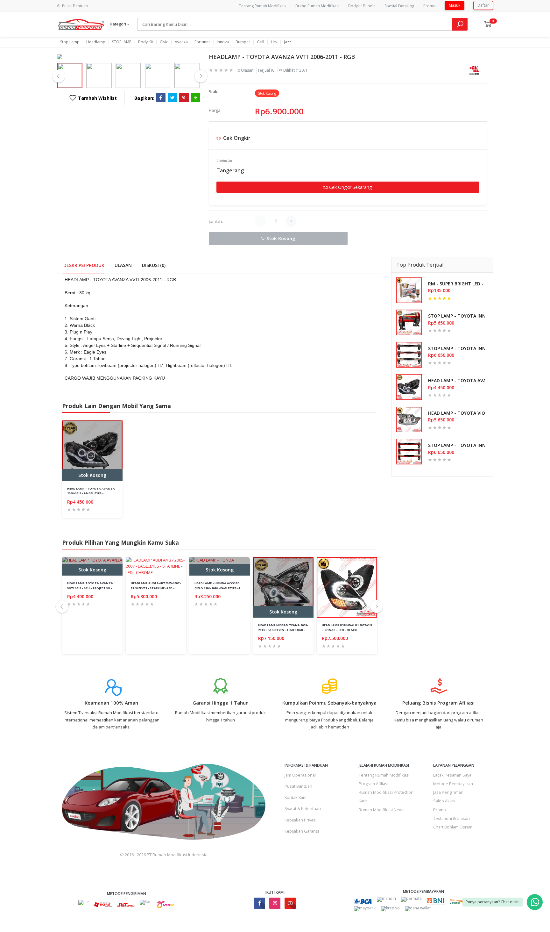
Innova (223, 42)
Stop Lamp (70, 42)
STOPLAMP (121, 42)
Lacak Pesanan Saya (452, 775)
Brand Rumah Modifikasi (317, 6)
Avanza (181, 42)
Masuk (454, 5)
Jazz (287, 42)
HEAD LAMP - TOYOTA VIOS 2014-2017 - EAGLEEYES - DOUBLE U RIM (456, 413)
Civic (164, 42)
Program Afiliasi (373, 783)
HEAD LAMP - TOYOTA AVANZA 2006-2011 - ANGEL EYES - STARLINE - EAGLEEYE (456, 380)
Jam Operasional (300, 775)
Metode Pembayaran (453, 783)
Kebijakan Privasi (300, 820)
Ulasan (123, 265)
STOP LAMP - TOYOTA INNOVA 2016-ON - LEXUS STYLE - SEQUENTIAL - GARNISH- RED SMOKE (456, 445)
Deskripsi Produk (83, 265)
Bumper (243, 42)
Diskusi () (154, 265)
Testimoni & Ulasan (451, 818)
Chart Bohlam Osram (452, 827)
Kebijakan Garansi (302, 831)
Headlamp (95, 42)
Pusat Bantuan (298, 786)
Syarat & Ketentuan (303, 808)
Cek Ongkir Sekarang (350, 187)
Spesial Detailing (399, 6)
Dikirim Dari (224, 161)
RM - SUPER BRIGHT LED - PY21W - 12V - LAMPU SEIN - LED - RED (456, 284)
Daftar (483, 5)
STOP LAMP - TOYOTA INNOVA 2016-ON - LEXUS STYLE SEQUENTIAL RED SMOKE (456, 316)
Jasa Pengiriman (448, 792)
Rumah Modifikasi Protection (386, 792)
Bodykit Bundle (362, 6)
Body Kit (145, 42)
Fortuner (202, 42)
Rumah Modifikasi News (382, 810)
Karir (363, 801)
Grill (260, 42)
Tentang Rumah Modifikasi (262, 6)
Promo (429, 6)
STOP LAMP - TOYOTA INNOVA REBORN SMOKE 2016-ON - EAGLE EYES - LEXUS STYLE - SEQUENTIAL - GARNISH (456, 348)
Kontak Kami (296, 797)
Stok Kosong (280, 238)
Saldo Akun (444, 801)
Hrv (274, 42)
